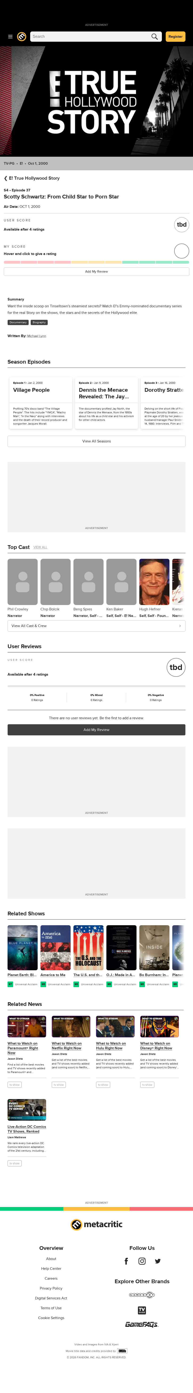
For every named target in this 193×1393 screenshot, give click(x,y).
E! (21, 163)
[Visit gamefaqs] (142, 1326)
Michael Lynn (36, 336)
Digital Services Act (51, 1298)
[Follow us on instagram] (142, 1263)
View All (40, 547)
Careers (51, 1278)
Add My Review (96, 272)
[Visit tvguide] (142, 1313)
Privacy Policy (51, 1288)
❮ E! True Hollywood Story (32, 178)
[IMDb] (122, 1350)
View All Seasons (96, 441)
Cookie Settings (51, 1318)
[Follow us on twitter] (158, 1263)
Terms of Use (51, 1308)
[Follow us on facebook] (126, 1263)
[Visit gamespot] (142, 1297)
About (51, 1258)
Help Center (51, 1268)
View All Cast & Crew (29, 626)
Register (176, 36)
